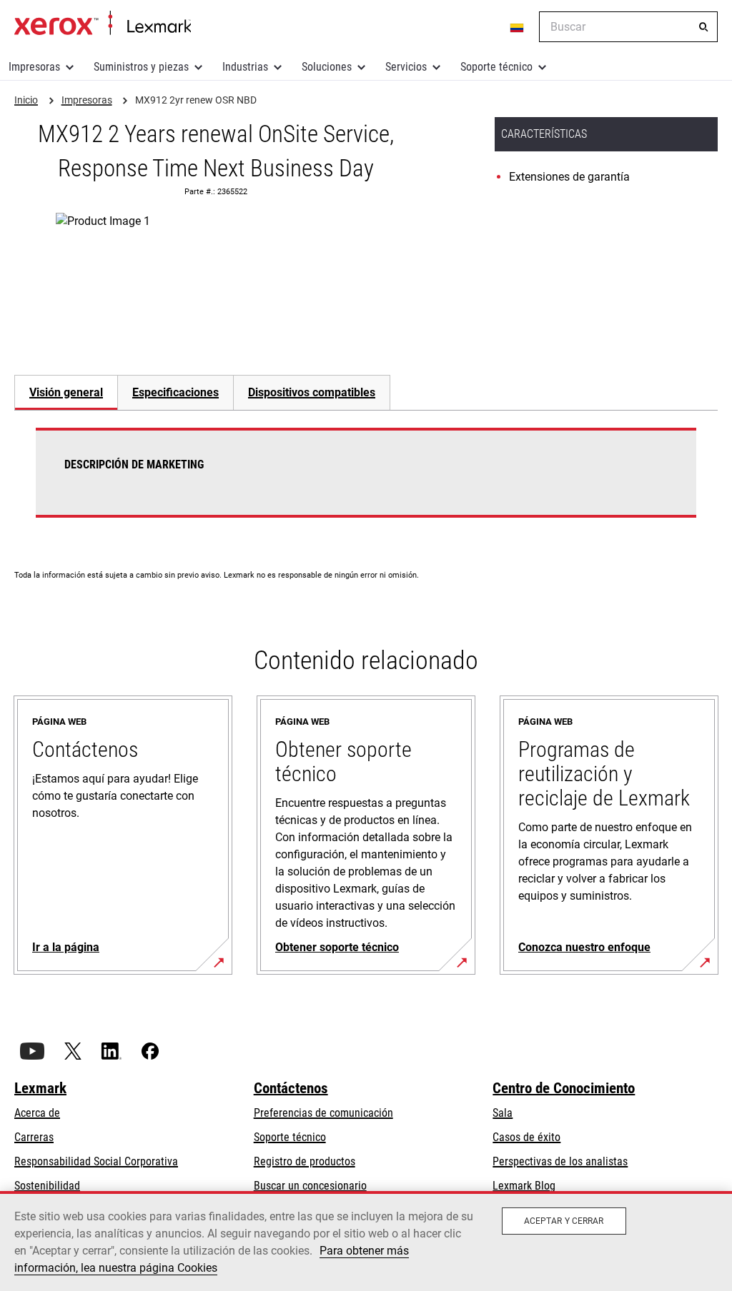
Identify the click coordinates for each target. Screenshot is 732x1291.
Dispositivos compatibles (311, 392)
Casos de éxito (526, 1137)
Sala (503, 1113)
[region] (366, 1241)
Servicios (406, 67)
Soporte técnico (496, 67)
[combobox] (628, 26)
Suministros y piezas (141, 67)
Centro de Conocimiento (564, 1088)
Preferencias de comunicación (323, 1113)
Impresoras (34, 67)
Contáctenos (291, 1088)
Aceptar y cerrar (564, 1221)
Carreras (34, 1137)
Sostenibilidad (47, 1185)
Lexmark (40, 1088)
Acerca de (37, 1113)
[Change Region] (517, 27)
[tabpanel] (366, 481)
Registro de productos (304, 1161)
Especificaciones (175, 392)
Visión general (66, 392)
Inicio (102, 23)
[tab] (65, 392)
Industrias (245, 67)
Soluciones (327, 67)
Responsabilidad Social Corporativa (96, 1161)
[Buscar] (703, 27)
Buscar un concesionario (310, 1185)
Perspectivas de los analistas (560, 1161)
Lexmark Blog (524, 1185)
